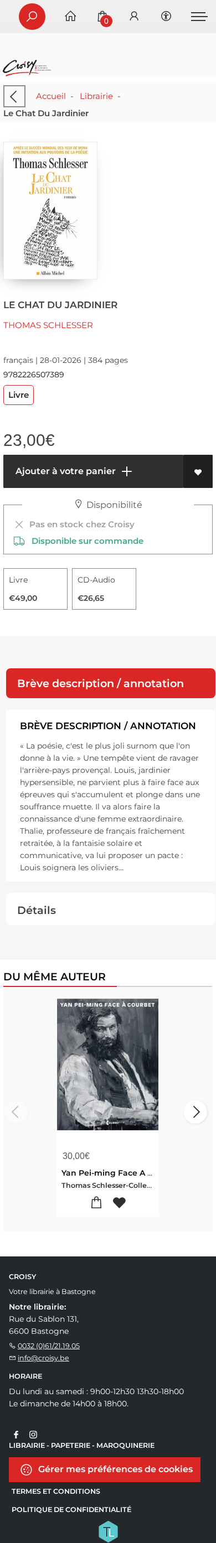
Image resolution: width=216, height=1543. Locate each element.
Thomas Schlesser (48, 325)
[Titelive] (108, 1531)
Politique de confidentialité (71, 1509)
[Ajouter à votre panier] (96, 1203)
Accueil (51, 96)
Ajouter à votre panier (64, 471)
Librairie (96, 96)
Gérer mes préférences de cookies (114, 1469)
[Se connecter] (134, 16)
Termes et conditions (56, 1491)
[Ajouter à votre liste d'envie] (198, 471)
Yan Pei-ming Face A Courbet (121, 1173)
